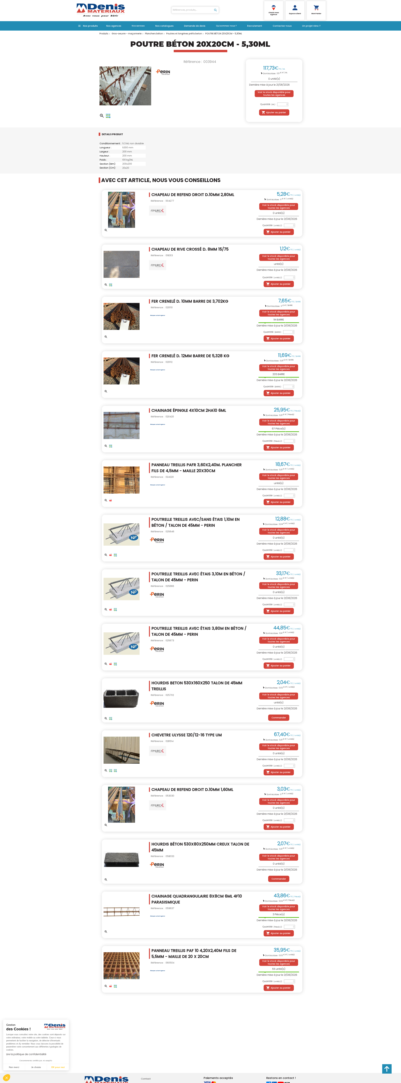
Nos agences (113, 25)
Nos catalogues (164, 25)
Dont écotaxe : (270, 73)
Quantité (267, 104)
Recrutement (254, 25)
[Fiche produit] (110, 500)
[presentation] (114, 134)
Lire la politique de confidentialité (26, 1054)
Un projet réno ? (311, 25)
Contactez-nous (282, 25)
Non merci (14, 1067)
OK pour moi (58, 1067)
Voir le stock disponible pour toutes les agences (274, 94)
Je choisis (36, 1067)
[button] (6, 1077)
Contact (146, 1078)
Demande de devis (194, 25)
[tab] (117, 134)
